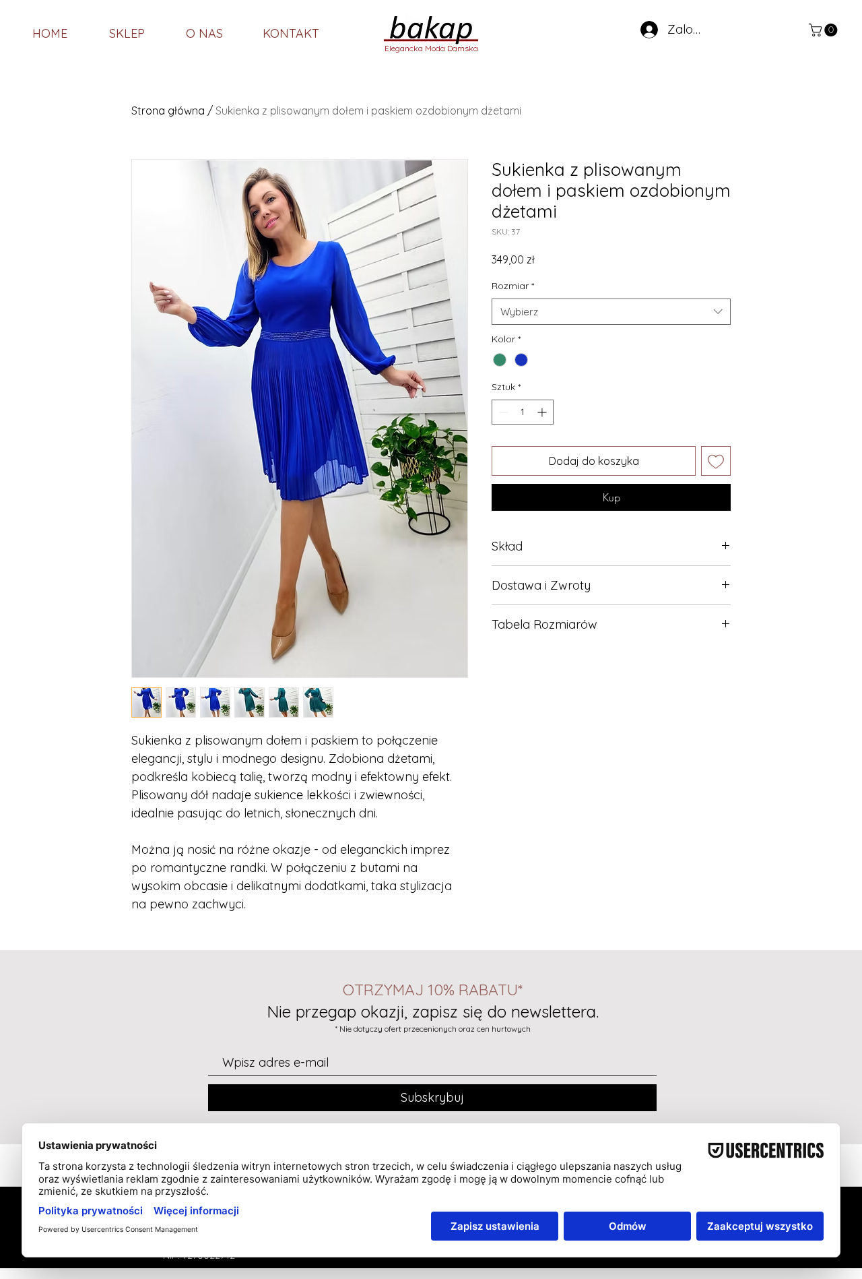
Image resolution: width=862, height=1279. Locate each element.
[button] (824, 30)
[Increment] (543, 412)
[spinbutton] (522, 412)
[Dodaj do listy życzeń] (716, 461)
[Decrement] (502, 412)
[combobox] (611, 312)
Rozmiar (513, 286)
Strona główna (168, 110)
